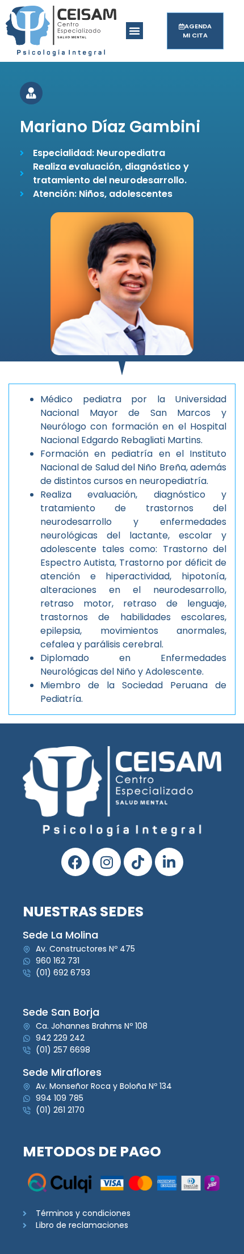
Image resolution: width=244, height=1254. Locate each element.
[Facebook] (75, 862)
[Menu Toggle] (134, 30)
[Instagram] (106, 862)
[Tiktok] (138, 862)
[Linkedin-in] (169, 862)
